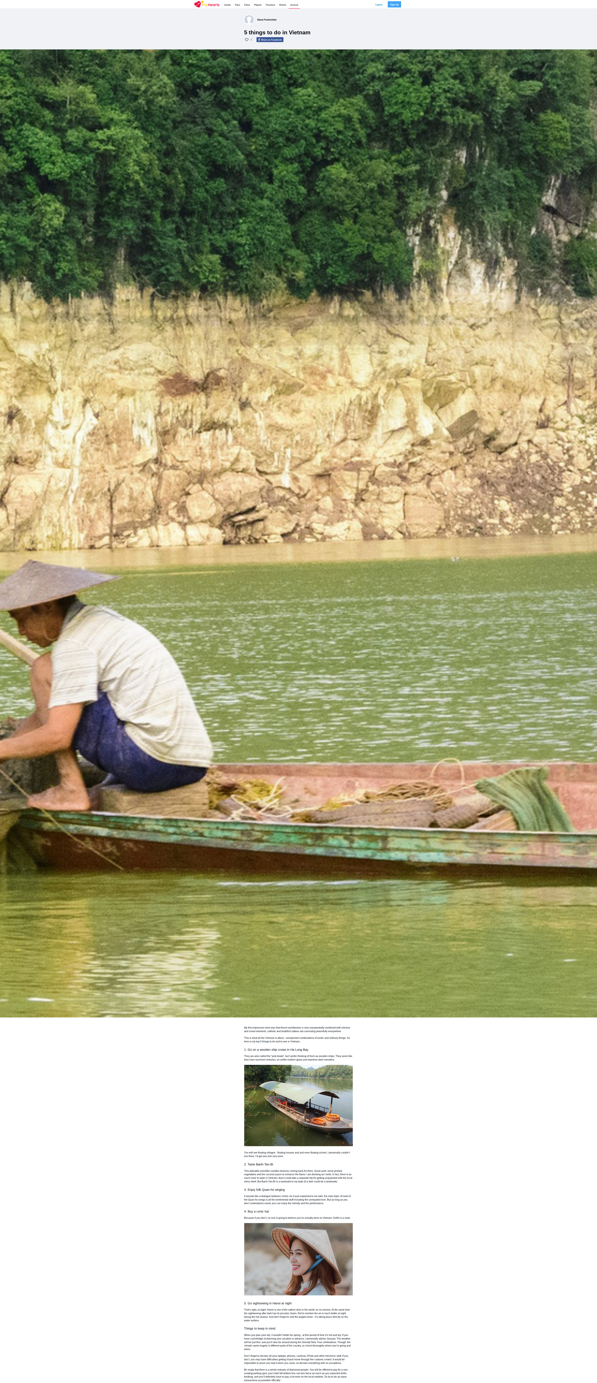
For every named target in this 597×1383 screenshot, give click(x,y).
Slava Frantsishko (267, 19)
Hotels (282, 5)
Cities (247, 5)
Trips (237, 5)
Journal (294, 5)
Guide (227, 5)
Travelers (270, 5)
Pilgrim (257, 5)
